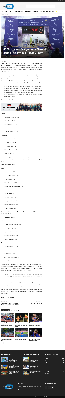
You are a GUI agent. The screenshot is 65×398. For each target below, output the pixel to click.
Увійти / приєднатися (5, 0)
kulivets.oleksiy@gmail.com (31, 391)
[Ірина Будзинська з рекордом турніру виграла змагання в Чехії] (7, 332)
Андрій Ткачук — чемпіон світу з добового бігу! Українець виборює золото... (14, 366)
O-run (21, 0)
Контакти (32, 0)
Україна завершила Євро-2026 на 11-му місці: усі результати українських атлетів (35, 339)
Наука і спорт (28, 11)
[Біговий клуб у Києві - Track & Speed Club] (21, 107)
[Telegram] (63, 1)
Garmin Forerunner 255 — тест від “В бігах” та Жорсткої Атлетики (14, 372)
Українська (37, 0)
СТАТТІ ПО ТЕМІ (5, 310)
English (41, 0)
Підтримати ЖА (50, 11)
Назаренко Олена (6, 55)
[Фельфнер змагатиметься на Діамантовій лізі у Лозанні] (21, 332)
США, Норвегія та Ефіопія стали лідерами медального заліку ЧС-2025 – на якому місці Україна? (10, 304)
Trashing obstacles (26, 0)
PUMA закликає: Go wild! (36, 303)
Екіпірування (18, 11)
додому (2, 14)
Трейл (17, 0)
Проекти (42, 11)
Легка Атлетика (12, 0)
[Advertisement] (40, 6)
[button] (62, 11)
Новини (10, 11)
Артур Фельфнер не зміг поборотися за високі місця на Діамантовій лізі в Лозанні (7, 324)
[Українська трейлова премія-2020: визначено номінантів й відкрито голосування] (26, 359)
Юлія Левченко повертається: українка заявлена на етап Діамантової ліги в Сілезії (35, 324)
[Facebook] (58, 1)
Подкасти (35, 11)
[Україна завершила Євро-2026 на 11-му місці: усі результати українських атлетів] (35, 332)
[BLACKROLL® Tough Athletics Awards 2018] (26, 373)
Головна (4, 11)
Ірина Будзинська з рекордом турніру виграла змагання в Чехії (7, 339)
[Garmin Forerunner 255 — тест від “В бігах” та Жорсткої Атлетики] (4, 373)
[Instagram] (61, 1)
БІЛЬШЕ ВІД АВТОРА (14, 310)
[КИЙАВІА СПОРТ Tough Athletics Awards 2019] (26, 367)
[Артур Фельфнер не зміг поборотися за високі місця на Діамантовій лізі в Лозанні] (7, 317)
